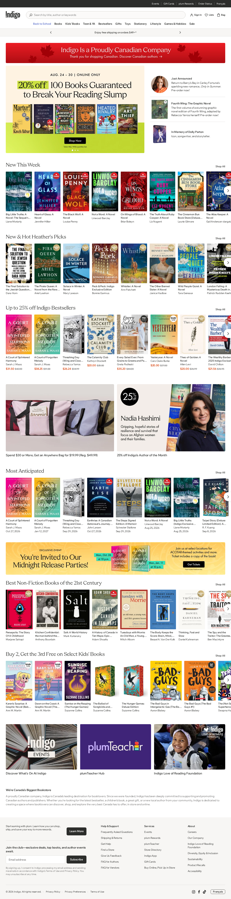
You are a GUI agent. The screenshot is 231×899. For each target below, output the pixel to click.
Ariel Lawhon (41, 293)
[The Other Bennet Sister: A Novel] (162, 263)
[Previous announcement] (51, 32)
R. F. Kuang (208, 527)
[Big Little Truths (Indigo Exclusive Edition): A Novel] (187, 497)
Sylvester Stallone (126, 527)
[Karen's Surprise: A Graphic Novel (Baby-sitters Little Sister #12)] (19, 681)
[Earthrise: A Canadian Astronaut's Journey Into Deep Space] (100, 497)
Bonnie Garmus (100, 293)
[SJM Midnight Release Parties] (115, 558)
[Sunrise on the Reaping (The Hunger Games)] (78, 681)
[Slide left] (11, 109)
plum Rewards (186, 3)
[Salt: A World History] (77, 609)
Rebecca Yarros (71, 364)
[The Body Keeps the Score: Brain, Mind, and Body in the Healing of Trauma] (163, 609)
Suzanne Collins (73, 710)
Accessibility (195, 871)
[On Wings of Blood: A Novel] (134, 191)
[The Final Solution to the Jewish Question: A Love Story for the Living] (19, 263)
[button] (42, 25)
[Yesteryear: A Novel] (164, 334)
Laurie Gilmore (186, 221)
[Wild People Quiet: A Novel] (191, 263)
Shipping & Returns (111, 838)
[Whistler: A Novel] (134, 263)
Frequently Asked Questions (117, 832)
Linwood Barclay (101, 218)
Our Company (196, 838)
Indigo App (150, 855)
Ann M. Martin (13, 710)
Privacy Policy (53, 891)
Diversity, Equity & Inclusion (203, 853)
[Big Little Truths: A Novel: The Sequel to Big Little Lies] (19, 191)
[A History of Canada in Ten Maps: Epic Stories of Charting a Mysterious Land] (105, 609)
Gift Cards (169, 3)
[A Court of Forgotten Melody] (47, 334)
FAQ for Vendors (110, 867)
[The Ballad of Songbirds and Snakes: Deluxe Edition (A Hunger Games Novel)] (106, 681)
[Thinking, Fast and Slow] (191, 609)
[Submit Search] (30, 15)
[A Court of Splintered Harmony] (19, 334)
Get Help (106, 843)
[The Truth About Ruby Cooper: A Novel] (162, 191)
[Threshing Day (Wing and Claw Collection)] (73, 334)
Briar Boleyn (127, 221)
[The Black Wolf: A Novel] (76, 191)
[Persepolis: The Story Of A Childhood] (19, 609)
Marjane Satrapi (15, 639)
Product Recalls (196, 865)
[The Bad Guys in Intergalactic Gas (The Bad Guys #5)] (166, 681)
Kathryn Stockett (96, 361)
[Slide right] (138, 109)
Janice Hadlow (158, 293)
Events (155, 3)
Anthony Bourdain (45, 639)
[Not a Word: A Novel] (105, 191)
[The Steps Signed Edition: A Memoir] (129, 497)
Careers (192, 832)
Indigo (17, 891)
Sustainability (195, 859)
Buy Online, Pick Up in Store (159, 867)
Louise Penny (70, 221)
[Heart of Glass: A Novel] (47, 191)
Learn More (76, 831)
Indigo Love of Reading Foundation (200, 845)
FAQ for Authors (110, 861)
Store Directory (152, 849)
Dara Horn (11, 293)
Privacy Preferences (75, 891)
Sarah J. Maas (14, 364)
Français (221, 3)
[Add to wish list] (28, 207)
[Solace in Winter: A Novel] (76, 263)
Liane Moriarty (14, 221)
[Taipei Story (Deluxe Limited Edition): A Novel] (216, 497)
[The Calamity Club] (101, 334)
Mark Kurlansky (72, 636)
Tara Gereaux (185, 293)
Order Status (205, 3)
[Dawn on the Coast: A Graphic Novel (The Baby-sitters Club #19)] (48, 681)
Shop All (220, 166)
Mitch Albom (127, 639)
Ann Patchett (128, 289)
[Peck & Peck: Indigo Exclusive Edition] (105, 263)
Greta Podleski (125, 364)
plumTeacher (151, 843)
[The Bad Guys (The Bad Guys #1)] (200, 681)
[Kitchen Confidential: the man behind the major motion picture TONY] (48, 609)
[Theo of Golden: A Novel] (193, 334)
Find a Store (107, 849)
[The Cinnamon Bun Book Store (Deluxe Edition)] (191, 191)
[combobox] (108, 15)
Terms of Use (97, 891)
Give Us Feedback (111, 855)
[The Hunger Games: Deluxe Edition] (135, 681)
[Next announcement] (180, 32)
